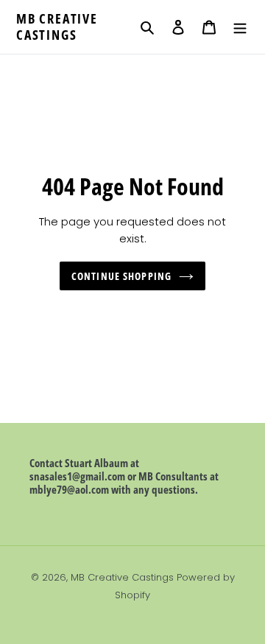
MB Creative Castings (57, 27)
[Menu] (240, 27)
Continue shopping (121, 276)
